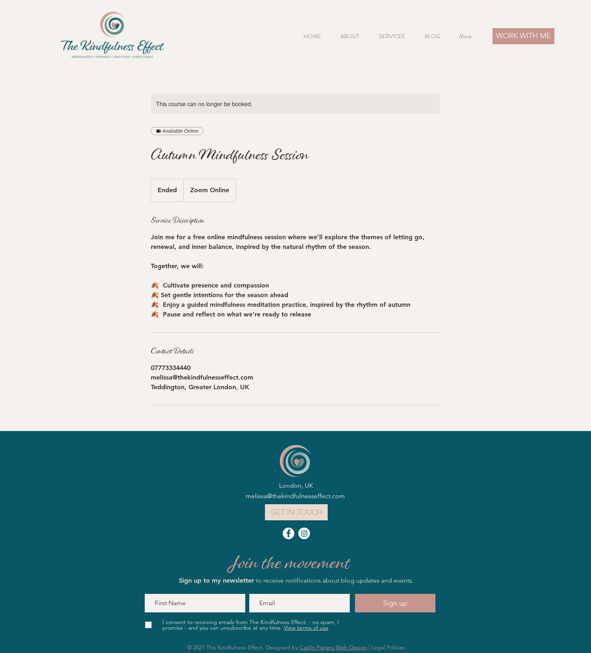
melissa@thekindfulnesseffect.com (295, 496)
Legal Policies (388, 647)
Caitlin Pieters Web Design (333, 647)
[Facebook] (288, 533)
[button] (396, 36)
